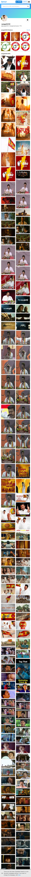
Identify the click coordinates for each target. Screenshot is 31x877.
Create (19, 1)
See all (28, 30)
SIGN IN (25, 1)
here (19, 875)
